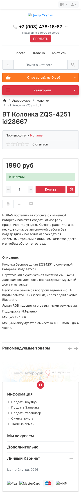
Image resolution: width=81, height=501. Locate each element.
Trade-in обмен (22, 424)
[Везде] (8, 65)
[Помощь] (63, 4)
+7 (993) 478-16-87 (40, 26)
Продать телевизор (26, 413)
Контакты (59, 53)
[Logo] (40, 15)
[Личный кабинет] (73, 4)
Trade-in (38, 53)
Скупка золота (22, 418)
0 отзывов (40, 144)
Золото (20, 53)
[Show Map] (40, 385)
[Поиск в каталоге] (73, 65)
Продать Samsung (25, 407)
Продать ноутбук (24, 402)
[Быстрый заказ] (71, 189)
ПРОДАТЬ (40, 39)
